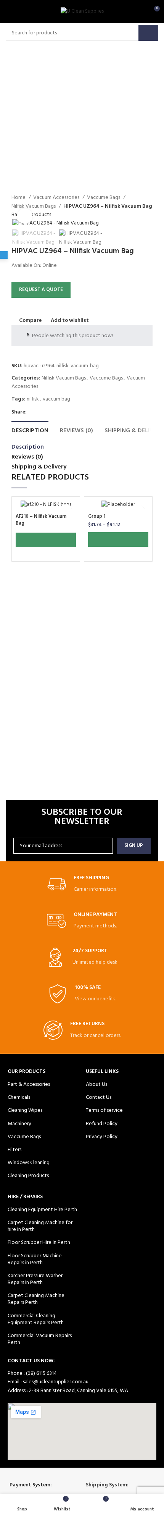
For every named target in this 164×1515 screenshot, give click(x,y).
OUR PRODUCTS (26, 1071)
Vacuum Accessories (56, 198)
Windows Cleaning (29, 1162)
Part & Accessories (29, 1084)
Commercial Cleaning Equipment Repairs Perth (36, 1319)
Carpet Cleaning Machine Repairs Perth (36, 1299)
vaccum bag (56, 399)
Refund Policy (101, 1123)
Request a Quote (41, 290)
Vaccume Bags (104, 198)
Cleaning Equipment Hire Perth (42, 1209)
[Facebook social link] (33, 412)
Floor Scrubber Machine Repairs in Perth (35, 1259)
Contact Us (98, 1097)
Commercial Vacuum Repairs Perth (40, 1339)
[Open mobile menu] (9, 11)
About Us (96, 1084)
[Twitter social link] (41, 412)
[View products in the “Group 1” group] (118, 539)
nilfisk (33, 399)
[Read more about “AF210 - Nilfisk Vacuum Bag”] (46, 540)
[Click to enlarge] (24, 216)
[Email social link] (50, 412)
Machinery (19, 1123)
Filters (14, 1149)
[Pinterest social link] (59, 412)
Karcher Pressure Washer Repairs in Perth (35, 1279)
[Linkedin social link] (68, 412)
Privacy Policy (101, 1136)
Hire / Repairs (25, 1196)
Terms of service (104, 1110)
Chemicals (19, 1097)
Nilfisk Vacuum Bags (64, 378)
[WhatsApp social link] (76, 412)
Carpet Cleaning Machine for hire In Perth (40, 1226)
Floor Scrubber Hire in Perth (39, 1242)
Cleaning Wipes (25, 1110)
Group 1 (96, 516)
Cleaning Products (28, 1175)
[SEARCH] (148, 33)
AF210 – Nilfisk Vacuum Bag (41, 520)
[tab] (29, 430)
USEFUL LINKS (102, 1071)
